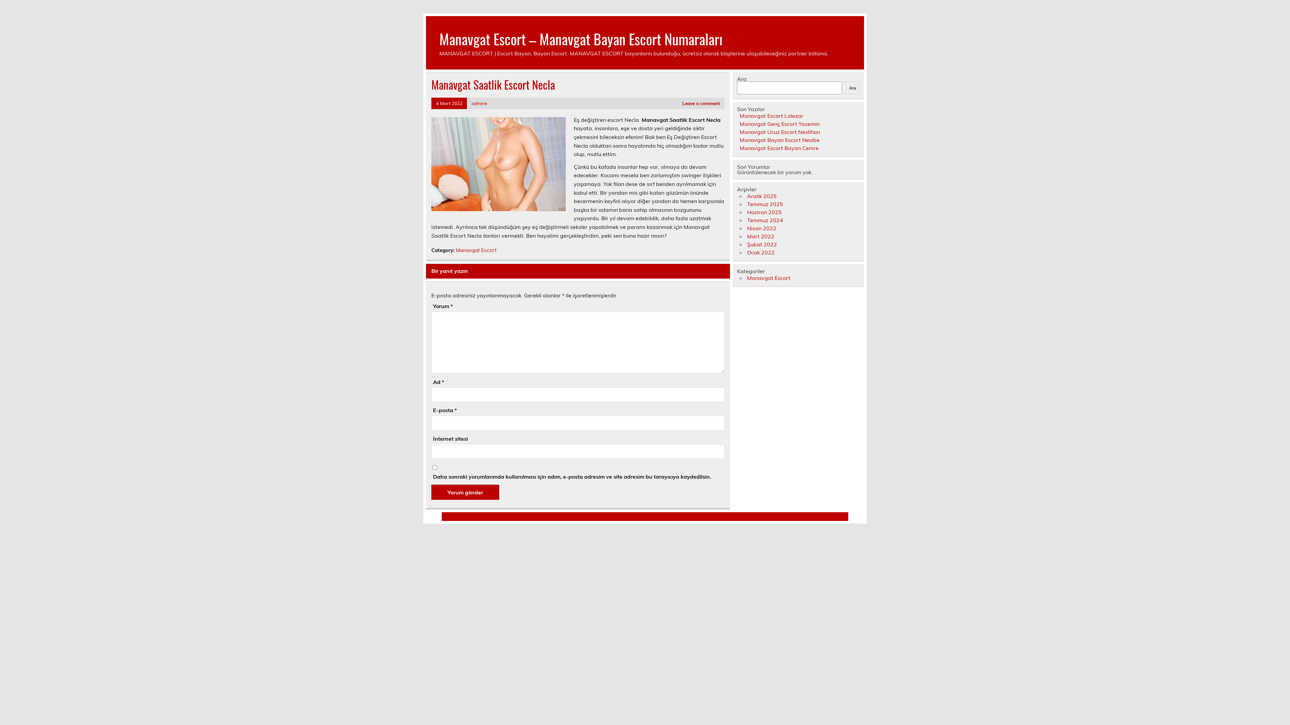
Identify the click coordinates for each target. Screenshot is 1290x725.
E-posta (445, 410)
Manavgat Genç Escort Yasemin (780, 123)
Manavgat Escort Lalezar (771, 115)
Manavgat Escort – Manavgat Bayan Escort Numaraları (581, 38)
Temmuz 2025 (765, 204)
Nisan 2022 (761, 228)
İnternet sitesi (450, 438)
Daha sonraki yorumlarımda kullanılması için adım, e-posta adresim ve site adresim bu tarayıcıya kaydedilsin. (572, 476)
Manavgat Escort (476, 250)
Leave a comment (701, 103)
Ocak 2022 (761, 252)
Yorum (443, 306)
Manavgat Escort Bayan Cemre (779, 148)
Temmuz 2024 (765, 220)
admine (479, 103)
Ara (741, 79)
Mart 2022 (760, 236)
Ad (438, 382)
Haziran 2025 (764, 212)
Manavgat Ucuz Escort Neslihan (780, 132)
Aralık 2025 (762, 196)
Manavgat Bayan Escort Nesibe (780, 140)
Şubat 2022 (762, 244)
